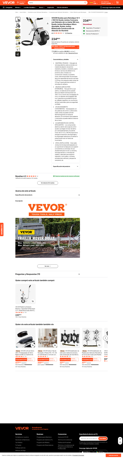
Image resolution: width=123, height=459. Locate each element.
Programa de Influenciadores (45, 445)
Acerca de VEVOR (63, 437)
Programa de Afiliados (43, 442)
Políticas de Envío (20, 448)
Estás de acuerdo (113, 455)
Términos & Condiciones (65, 440)
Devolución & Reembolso (22, 440)
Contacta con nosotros (22, 437)
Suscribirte (102, 438)
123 (32, 178)
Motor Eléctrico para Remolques (78, 12)
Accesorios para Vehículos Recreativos (58, 12)
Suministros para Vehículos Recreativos (37, 12)
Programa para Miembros (44, 437)
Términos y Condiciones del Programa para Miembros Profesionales (66, 446)
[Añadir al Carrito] (33, 301)
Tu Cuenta (18, 445)
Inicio (16, 12)
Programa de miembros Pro (45, 440)
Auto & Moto (23, 12)
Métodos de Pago (20, 450)
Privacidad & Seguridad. (78, 455)
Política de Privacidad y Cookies (91, 443)
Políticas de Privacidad (64, 442)
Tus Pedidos (18, 442)
